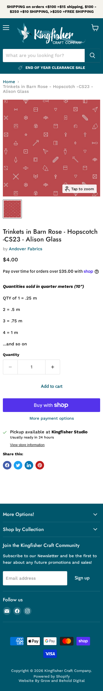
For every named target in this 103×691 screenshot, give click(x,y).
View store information (27, 445)
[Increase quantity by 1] (52, 367)
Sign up (82, 578)
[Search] (92, 55)
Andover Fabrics (25, 248)
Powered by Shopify (51, 676)
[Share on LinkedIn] (29, 465)
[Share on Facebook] (7, 465)
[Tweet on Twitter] (18, 465)
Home (9, 81)
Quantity (11, 354)
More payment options (51, 418)
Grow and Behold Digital (63, 680)
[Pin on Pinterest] (39, 465)
